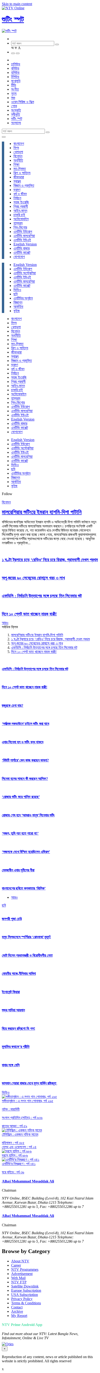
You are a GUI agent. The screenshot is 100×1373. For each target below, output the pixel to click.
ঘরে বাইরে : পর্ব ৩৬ (13, 1172)
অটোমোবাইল (21, 219)
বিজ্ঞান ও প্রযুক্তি (23, 185)
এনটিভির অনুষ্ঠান (23, 298)
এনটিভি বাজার (21, 248)
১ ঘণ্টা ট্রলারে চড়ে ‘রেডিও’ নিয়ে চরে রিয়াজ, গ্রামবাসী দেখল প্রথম (50, 559)
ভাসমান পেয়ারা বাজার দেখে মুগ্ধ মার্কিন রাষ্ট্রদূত (29, 1083)
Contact (17, 1307)
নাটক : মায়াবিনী (11, 1109)
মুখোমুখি (15, 81)
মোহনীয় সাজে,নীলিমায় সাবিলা (19, 973)
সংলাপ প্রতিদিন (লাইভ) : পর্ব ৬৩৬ (22, 1118)
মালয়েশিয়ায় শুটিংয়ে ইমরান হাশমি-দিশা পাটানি (42, 512)
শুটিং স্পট (13, 19)
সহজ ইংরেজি (21, 202)
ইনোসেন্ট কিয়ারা (11, 992)
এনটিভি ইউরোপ (22, 232)
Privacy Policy (22, 1299)
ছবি (15, 294)
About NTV (20, 1261)
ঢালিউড (15, 64)
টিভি (13, 85)
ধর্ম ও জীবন (20, 194)
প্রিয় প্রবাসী (20, 206)
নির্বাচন (17, 198)
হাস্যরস (18, 223)
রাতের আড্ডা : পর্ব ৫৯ (14, 1126)
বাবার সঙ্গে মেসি (11, 1065)
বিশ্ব (16, 148)
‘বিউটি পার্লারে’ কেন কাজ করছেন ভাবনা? (25, 760)
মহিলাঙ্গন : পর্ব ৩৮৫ (13, 1143)
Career (16, 1265)
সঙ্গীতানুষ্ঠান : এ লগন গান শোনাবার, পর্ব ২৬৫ (27, 1101)
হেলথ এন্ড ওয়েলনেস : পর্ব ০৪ (19, 1147)
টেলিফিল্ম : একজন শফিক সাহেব (20, 1134)
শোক (14, 106)
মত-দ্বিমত (19, 169)
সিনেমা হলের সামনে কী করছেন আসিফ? (25, 779)
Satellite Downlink (25, 1286)
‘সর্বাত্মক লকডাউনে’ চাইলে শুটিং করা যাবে (25, 724)
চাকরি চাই (19, 215)
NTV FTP (19, 1282)
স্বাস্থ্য (17, 181)
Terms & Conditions (26, 1303)
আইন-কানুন (20, 211)
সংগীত (15, 89)
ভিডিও (17, 290)
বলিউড (15, 68)
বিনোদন (17, 156)
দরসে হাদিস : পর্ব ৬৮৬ (15, 1155)
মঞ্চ (13, 98)
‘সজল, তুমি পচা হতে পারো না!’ (20, 833)
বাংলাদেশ (18, 144)
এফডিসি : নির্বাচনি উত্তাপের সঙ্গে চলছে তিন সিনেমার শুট (42, 595)
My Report (19, 1316)
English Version (25, 244)
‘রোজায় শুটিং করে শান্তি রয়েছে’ (21, 797)
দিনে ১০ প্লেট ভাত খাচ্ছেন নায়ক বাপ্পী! (29, 614)
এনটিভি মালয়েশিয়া (24, 236)
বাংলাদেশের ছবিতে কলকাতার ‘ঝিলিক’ (24, 888)
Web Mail (18, 1278)
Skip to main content (17, 4)
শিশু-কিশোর (20, 227)
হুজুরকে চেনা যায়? (12, 705)
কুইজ (16, 311)
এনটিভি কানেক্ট (21, 253)
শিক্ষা (16, 165)
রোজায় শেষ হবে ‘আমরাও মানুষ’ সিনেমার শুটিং (28, 815)
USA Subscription (24, 1295)
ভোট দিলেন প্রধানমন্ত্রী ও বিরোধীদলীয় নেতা (27, 955)
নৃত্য (14, 93)
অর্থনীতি (18, 160)
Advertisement (22, 1274)
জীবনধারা (18, 177)
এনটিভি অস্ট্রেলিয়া (24, 273)
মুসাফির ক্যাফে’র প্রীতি (16, 1047)
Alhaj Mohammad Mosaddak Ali (28, 1181)
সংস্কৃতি (16, 110)
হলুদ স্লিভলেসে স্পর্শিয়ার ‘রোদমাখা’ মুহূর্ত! (26, 937)
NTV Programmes (24, 1269)
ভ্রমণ (16, 190)
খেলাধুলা (18, 152)
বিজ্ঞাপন (17, 302)
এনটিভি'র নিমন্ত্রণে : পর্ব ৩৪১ (19, 1164)
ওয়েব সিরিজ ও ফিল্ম (22, 102)
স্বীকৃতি (15, 114)
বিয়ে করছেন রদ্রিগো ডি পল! (18, 1028)
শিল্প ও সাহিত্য (21, 173)
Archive (17, 1311)
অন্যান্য (16, 123)
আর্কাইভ (18, 307)
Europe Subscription (26, 1290)
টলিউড (15, 77)
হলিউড (15, 73)
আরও (5, 623)
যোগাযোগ (19, 257)
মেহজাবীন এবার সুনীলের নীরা (18, 870)
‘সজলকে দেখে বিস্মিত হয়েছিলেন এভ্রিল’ (26, 852)
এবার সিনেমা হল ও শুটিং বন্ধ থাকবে (22, 742)
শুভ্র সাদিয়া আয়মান (13, 1010)
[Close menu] (4, 137)
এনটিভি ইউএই (22, 240)
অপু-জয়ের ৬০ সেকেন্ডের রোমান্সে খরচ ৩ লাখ (33, 577)
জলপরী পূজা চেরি (12, 919)
